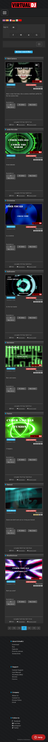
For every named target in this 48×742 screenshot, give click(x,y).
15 (14, 628)
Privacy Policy (17, 700)
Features (15, 649)
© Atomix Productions (24, 739)
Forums (14, 679)
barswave (10, 343)
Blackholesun (12, 555)
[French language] (10, 20)
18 (29, 628)
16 (19, 628)
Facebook (16, 721)
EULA (14, 702)
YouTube (17, 723)
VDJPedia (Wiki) (17, 675)
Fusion (9, 414)
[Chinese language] (20, 20)
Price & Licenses (17, 651)
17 (24, 628)
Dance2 (9, 485)
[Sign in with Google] (36, 35)
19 (34, 628)
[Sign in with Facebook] (13, 35)
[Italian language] (16, 20)
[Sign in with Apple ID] (28, 35)
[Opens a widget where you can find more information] (38, 737)
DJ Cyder (40, 86)
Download (15, 644)
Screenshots (16, 653)
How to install (32, 124)
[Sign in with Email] (13, 27)
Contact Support (17, 670)
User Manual (16, 672)
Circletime (11, 201)
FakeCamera (12, 59)
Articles (14, 677)
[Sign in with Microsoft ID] (20, 35)
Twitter (16, 728)
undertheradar (12, 130)
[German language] (13, 20)
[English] (4, 20)
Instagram (17, 726)
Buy (13, 647)
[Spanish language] (7, 20)
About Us (15, 695)
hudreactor (11, 272)
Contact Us (16, 698)
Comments (21, 124)
